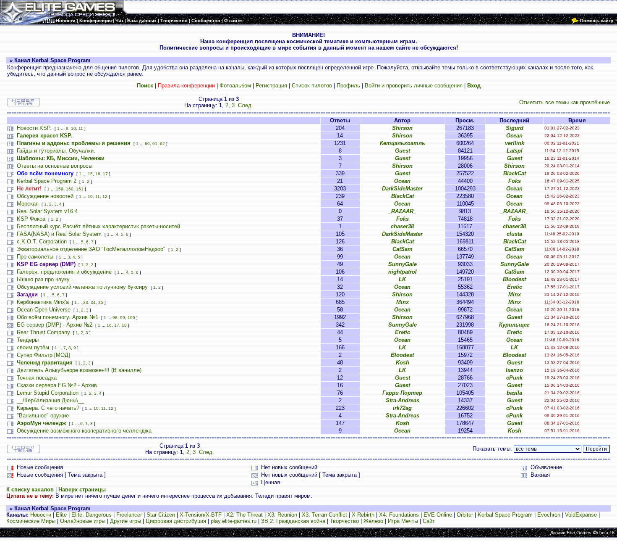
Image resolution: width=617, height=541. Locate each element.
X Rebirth (363, 515)
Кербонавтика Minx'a (43, 302)
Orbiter (465, 515)
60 (147, 143)
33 (85, 302)
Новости (40, 515)
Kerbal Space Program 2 (46, 181)
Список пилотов (312, 85)
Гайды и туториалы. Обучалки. (56, 151)
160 (69, 189)
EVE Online (438, 515)
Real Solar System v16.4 (47, 211)
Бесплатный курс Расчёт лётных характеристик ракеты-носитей (98, 226)
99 (122, 317)
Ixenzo (514, 370)
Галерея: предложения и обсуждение (64, 272)
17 (105, 174)
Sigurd (514, 128)
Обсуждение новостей (45, 196)
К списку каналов (30, 489)
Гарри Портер (402, 393)
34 (93, 302)
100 (131, 317)
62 (162, 143)
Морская (28, 204)
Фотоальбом (235, 85)
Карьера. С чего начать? (48, 408)
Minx (514, 294)
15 (90, 174)
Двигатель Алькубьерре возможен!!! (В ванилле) (79, 370)
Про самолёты (35, 256)
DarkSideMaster (402, 188)
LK (402, 279)
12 (104, 196)
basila (514, 393)
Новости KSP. (34, 128)
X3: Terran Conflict (324, 515)
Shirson (402, 128)
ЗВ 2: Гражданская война (293, 521)
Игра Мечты (403, 521)
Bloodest (514, 279)
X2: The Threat (244, 515)
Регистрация (271, 85)
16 (97, 174)
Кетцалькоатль (402, 143)
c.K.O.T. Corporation (42, 241)
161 (80, 189)
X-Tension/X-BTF (201, 515)
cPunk (514, 378)
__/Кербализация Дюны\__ (50, 400)
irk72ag (402, 408)
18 (124, 325)
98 (115, 317)
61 (154, 143)
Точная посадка (37, 378)
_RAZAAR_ (402, 211)
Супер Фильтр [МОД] (43, 355)
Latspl (515, 151)
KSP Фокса (31, 219)
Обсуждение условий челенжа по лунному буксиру (82, 287)
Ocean (514, 135)
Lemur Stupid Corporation (47, 393)
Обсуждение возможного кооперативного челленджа (84, 431)
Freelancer (129, 515)
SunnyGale (402, 264)
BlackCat (514, 173)
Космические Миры (30, 521)
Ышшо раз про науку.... (46, 279)
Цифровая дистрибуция (176, 521)
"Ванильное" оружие (43, 415)
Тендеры (28, 340)
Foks (514, 181)
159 (59, 189)
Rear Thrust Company (43, 332)
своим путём (33, 347)
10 (73, 128)
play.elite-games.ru (233, 521)
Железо (373, 521)
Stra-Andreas (402, 400)
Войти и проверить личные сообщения (414, 85)
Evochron (548, 515)
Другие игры (125, 521)
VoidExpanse (581, 515)
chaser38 (402, 226)
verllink (514, 143)
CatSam (402, 249)
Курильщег (514, 325)
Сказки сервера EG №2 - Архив (57, 385)
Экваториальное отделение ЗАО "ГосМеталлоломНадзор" (91, 249)
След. (245, 105)
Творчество (344, 521)
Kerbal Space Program (505, 515)
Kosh (402, 362)
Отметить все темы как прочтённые (564, 102)
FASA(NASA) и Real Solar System (59, 234)
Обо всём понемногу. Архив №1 (57, 317)
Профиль (348, 85)
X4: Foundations (399, 515)
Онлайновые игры (82, 521)
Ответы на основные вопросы (54, 166)
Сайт (429, 521)
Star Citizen (160, 515)
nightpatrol (402, 272)
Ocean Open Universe (44, 309)
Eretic (514, 287)
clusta (514, 234)
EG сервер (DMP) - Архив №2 (54, 325)
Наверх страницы (82, 489)
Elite (61, 515)
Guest (402, 151)
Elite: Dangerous (91, 515)
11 (80, 128)
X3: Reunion (282, 515)
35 (100, 302)
